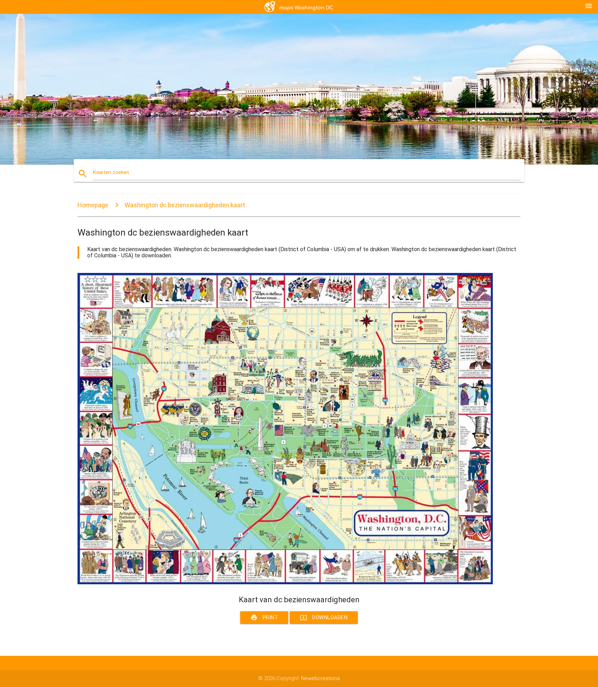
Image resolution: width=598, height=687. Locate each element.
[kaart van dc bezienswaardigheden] (285, 582)
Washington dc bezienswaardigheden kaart (185, 205)
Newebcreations (320, 678)
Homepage (93, 205)
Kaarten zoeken (111, 172)
